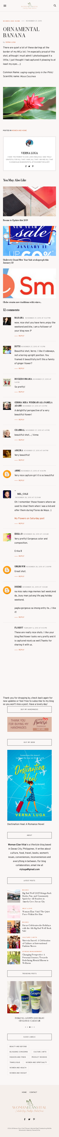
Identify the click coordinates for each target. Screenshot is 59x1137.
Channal (19, 430)
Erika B (18, 533)
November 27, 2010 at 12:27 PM (37, 318)
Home (24, 1092)
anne (17, 470)
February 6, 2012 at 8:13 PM (35, 628)
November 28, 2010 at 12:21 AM (28, 497)
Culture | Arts (29, 937)
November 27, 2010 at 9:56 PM (33, 471)
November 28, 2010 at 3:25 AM (36, 534)
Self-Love (27, 908)
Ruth (17, 346)
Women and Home (11, 21)
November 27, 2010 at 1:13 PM (33, 347)
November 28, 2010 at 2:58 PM (38, 567)
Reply (21, 336)
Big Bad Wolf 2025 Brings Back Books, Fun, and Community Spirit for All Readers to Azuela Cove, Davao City (37, 897)
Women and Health (18, 1068)
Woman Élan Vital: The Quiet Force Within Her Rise (36, 913)
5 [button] (34, 1027)
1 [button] (25, 1027)
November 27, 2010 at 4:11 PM (38, 430)
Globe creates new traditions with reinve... (22, 302)
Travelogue (15, 1062)
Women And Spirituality (36, 1062)
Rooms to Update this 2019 (15, 220)
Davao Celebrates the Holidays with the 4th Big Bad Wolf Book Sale (36, 928)
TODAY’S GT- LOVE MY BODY (41, 986)
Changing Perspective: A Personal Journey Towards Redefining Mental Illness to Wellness (35, 959)
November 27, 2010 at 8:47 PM (36, 451)
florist (18, 627)
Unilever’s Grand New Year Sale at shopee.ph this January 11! (26, 261)
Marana (19, 317)
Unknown (19, 566)
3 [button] (29, 1027)
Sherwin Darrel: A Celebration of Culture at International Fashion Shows (36, 943)
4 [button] (32, 1027)
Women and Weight (18, 1073)
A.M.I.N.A (18, 450)
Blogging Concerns (19, 1052)
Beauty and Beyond (18, 1046)
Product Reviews (39, 1057)
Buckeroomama (23, 379)
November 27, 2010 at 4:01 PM (35, 406)
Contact (33, 1092)
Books (25, 890)
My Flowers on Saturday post (29, 518)
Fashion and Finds (18, 1057)
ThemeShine (36, 1130)
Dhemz (18, 586)
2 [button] (27, 1027)
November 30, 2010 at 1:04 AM (35, 587)
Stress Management (32, 951)
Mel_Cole (22, 494)
